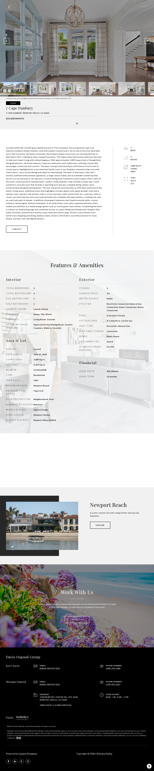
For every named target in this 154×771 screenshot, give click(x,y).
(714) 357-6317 (113, 684)
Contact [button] (17, 229)
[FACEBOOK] (8, 761)
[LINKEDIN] (15, 761)
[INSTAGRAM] (28, 761)
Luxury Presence (28, 753)
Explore (100, 525)
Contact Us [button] (77, 620)
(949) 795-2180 (113, 668)
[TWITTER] (21, 761)
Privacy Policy (104, 753)
